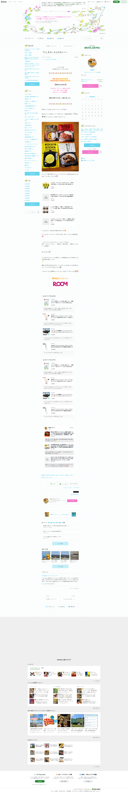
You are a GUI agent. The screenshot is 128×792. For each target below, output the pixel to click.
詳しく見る (64, 781)
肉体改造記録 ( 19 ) (29, 137)
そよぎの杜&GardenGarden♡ (32, 80)
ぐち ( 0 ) (27, 170)
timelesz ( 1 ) (28, 134)
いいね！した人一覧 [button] (67, 487)
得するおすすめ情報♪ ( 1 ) (31, 153)
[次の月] (97, 97)
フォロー (72, 500)
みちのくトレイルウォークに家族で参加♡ (32, 49)
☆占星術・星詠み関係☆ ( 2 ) (32, 96)
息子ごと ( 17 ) (28, 127)
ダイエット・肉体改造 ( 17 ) (31, 139)
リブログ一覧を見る (74, 588)
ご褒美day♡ (28, 61)
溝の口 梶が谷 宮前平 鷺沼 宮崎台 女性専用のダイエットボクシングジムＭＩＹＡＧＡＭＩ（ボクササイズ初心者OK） (92, 131)
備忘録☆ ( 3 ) (28, 151)
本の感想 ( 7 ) (28, 141)
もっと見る (60, 543)
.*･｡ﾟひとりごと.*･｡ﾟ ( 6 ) (31, 144)
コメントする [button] (64, 484)
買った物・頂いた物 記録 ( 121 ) (31, 113)
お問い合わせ (62, 791)
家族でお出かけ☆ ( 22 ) (30, 130)
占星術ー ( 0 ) (28, 99)
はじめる (40, 781)
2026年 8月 (92, 96)
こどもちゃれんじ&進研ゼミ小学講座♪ (69, 46)
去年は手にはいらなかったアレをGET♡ (32, 77)
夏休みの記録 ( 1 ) (29, 158)
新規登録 (116, 1)
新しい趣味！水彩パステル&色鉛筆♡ (32, 73)
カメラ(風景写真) (57, 686)
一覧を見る (92, 145)
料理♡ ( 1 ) (27, 110)
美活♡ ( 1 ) (27, 103)
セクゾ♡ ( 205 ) (28, 132)
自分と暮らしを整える (86, 141)
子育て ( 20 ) (28, 123)
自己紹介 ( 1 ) (28, 162)
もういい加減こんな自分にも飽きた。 (90, 139)
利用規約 (69, 791)
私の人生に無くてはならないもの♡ (32, 69)
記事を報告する (76, 494)
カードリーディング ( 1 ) (30, 160)
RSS (84, 158)
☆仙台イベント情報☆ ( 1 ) (31, 101)
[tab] (35, 668)
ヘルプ (99, 791)
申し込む (88, 781)
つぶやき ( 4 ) (28, 167)
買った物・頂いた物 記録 (50, 59)
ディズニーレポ (32, 686)
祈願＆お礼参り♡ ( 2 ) (30, 146)
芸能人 (42, 667)
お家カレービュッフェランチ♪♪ (53, 46)
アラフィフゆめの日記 (86, 134)
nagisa (43, 583)
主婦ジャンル (84, 81)
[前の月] (86, 97)
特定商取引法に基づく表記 (90, 791)
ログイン (124, 1)
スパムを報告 (55, 791)
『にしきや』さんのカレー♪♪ (54, 52)
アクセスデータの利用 (77, 791)
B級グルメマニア (80, 686)
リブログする (75, 484)
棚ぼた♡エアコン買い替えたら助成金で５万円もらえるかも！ (32, 58)
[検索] (101, 38)
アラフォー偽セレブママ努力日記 (89, 136)
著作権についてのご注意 (88, 160)
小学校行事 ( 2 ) (28, 125)
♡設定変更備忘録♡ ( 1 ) (30, 106)
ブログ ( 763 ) (28, 94)
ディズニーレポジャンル (35, 667)
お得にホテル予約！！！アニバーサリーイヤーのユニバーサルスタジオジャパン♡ (32, 65)
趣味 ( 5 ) (27, 165)
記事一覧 (41, 38)
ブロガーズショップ (88, 72)
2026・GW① (28, 55)
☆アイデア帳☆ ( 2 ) (29, 108)
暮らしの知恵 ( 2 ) (29, 148)
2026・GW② (28, 52)
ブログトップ (30, 38)
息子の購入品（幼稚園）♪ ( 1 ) (32, 155)
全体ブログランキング (86, 79)
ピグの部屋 (97, 72)
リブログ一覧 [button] (76, 487)
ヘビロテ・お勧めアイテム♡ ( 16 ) (32, 120)
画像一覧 (51, 38)
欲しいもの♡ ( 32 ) (29, 116)
